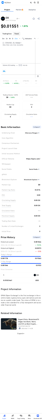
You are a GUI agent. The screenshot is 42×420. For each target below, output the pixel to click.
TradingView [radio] (7, 34)
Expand (20, 333)
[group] (10, 34)
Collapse (36, 127)
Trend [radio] (16, 34)
